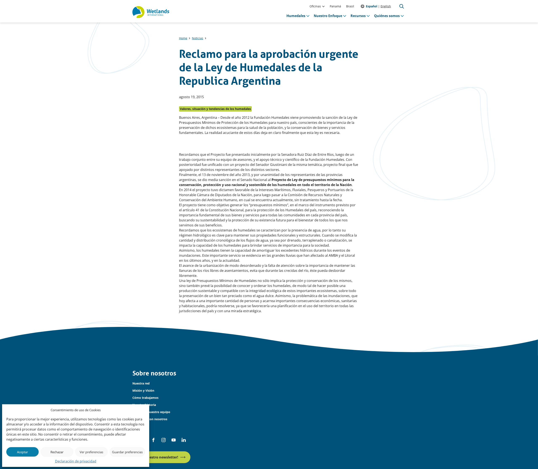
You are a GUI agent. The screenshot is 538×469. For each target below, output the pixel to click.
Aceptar (22, 452)
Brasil (350, 6)
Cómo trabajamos (145, 398)
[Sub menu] (323, 6)
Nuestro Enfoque (328, 15)
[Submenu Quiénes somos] (402, 16)
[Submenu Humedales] (308, 16)
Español (371, 6)
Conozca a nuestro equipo (151, 412)
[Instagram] (163, 440)
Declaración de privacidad (75, 461)
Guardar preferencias (127, 452)
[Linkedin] (183, 440)
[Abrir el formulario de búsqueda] (402, 6)
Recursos (358, 15)
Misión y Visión (143, 390)
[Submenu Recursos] (368, 16)
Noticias (197, 38)
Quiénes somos (387, 15)
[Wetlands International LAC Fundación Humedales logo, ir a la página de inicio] (150, 12)
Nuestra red (141, 383)
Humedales (295, 15)
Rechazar (56, 452)
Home (183, 38)
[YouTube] (173, 440)
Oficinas (315, 6)
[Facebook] (153, 440)
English (386, 6)
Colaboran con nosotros (149, 419)
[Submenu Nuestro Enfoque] (344, 16)
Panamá (335, 6)
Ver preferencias (91, 452)
